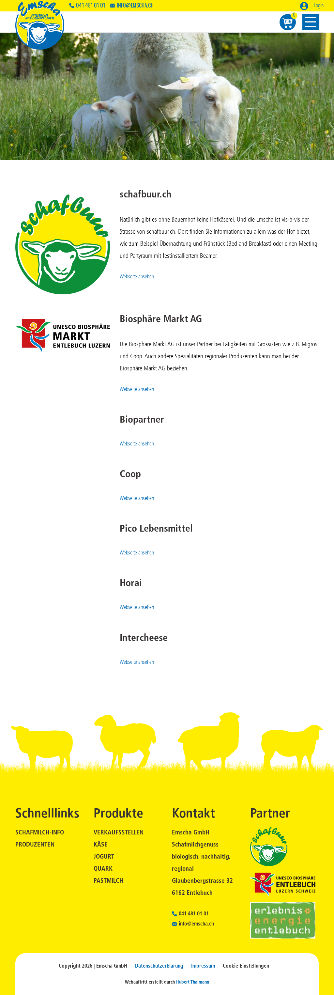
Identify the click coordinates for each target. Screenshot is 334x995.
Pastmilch (108, 881)
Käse (101, 845)
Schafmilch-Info (39, 833)
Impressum (203, 966)
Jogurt (104, 857)
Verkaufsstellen (119, 833)
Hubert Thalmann (192, 982)
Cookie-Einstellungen (246, 966)
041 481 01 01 (90, 5)
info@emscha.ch (135, 5)
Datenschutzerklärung (159, 966)
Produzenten (34, 845)
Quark (103, 869)
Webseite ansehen (137, 277)
